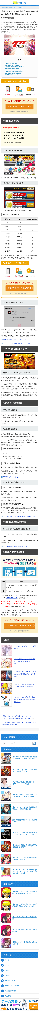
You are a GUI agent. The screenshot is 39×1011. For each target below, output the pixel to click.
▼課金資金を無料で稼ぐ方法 (12, 74)
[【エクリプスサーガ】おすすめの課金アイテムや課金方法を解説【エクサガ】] (6, 663)
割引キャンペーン (10, 981)
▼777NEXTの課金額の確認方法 (13, 71)
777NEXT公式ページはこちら (12, 477)
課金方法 (11, 18)
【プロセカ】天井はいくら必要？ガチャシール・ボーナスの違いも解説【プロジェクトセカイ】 (24, 871)
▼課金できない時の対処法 (11, 69)
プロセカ (8, 970)
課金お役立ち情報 (10, 991)
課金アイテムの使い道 (12, 986)
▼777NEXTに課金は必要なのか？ (13, 66)
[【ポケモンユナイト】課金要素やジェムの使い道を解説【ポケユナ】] (6, 688)
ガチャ (7, 965)
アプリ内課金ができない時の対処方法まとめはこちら (19, 516)
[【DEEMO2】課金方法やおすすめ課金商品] (6, 650)
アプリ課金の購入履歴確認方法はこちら (15, 546)
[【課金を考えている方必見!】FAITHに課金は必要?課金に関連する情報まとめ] (6, 676)
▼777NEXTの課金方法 (10, 63)
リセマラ (8, 975)
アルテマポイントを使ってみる (19, 106)
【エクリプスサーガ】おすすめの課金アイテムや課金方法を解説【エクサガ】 (24, 661)
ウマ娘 (7, 960)
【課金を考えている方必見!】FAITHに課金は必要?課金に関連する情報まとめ (25, 674)
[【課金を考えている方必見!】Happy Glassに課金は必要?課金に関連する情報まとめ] (6, 701)
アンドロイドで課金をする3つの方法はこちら (16, 343)
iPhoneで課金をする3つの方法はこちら (14, 340)
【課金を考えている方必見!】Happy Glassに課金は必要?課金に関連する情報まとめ (25, 699)
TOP (9, 7)
